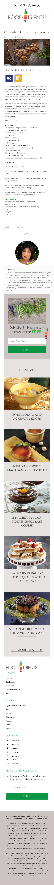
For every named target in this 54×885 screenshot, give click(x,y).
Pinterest (14, 752)
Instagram (14, 756)
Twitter (13, 760)
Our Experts (10, 682)
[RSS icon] (38, 5)
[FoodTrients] (27, 15)
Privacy (45, 818)
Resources (10, 721)
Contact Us (14, 740)
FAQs (8, 693)
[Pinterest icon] (24, 5)
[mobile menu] (50, 9)
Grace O (20, 37)
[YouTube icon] (34, 5)
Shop (8, 724)
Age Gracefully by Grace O (16, 705)
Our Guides (10, 717)
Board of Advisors (13, 689)
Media (8, 728)
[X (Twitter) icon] (20, 5)
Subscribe (14, 744)
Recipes (9, 713)
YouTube (14, 763)
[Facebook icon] (15, 5)
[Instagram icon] (29, 5)
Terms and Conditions (32, 818)
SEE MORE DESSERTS (27, 650)
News (8, 709)
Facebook (14, 748)
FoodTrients (10, 686)
